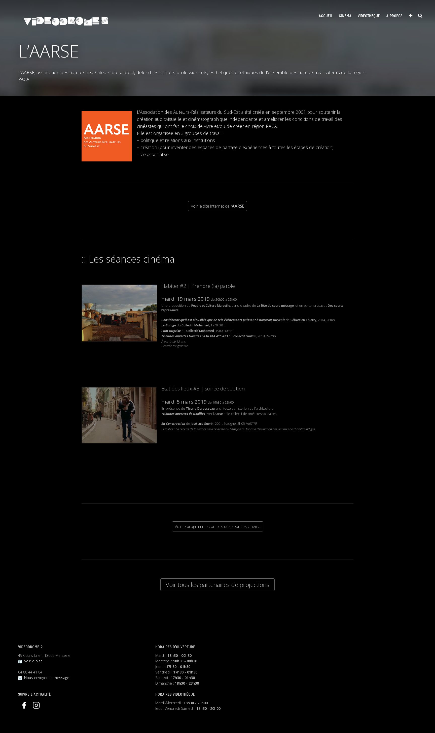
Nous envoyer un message (45, 677)
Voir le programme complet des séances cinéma (218, 526)
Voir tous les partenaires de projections (217, 584)
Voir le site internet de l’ (217, 206)
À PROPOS (394, 16)
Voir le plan (32, 661)
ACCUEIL (326, 16)
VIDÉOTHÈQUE (369, 16)
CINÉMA (345, 16)
